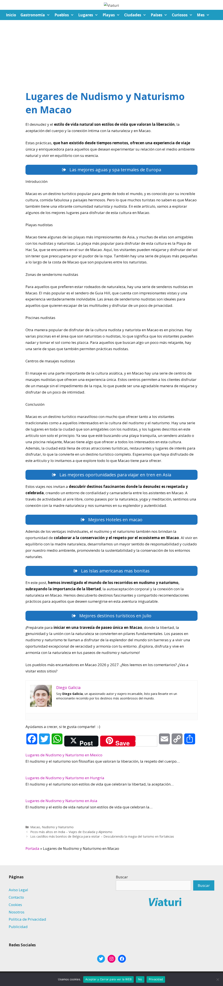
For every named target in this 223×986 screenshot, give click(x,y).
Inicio (11, 14)
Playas (109, 14)
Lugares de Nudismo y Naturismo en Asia (61, 800)
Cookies (15, 904)
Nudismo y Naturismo (58, 827)
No (140, 979)
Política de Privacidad (27, 919)
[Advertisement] (111, 52)
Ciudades (132, 14)
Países (156, 14)
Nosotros (16, 912)
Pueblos (61, 14)
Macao (35, 827)
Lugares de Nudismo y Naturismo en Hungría (64, 777)
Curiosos (180, 14)
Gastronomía (32, 14)
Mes (200, 14)
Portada (32, 848)
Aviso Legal (18, 889)
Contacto (16, 897)
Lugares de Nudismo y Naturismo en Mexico (63, 754)
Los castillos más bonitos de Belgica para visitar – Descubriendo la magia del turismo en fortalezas (102, 836)
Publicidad (18, 926)
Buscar (122, 876)
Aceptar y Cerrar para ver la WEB (108, 979)
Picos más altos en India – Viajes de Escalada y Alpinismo (71, 832)
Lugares (85, 14)
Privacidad (156, 979)
